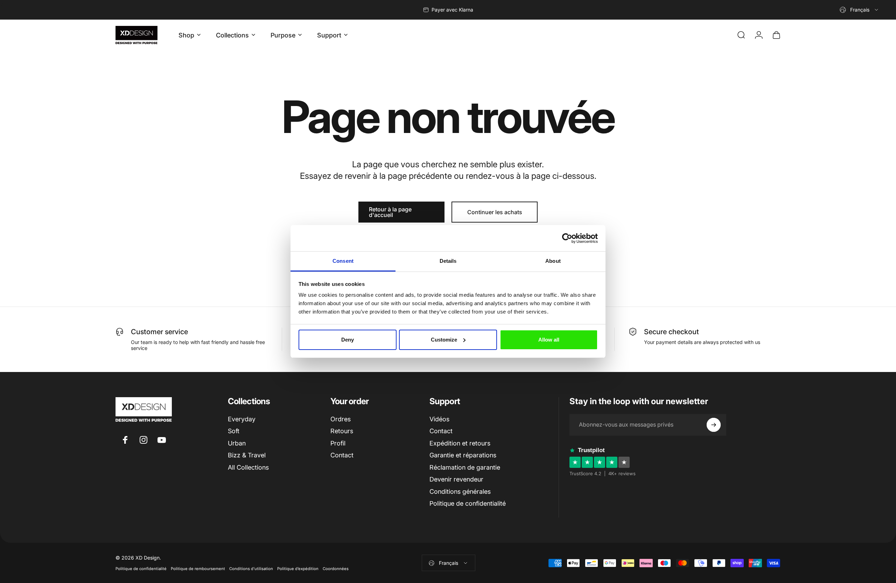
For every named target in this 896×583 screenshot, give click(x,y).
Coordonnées (336, 568)
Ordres (340, 419)
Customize (444, 340)
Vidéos (439, 419)
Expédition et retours (459, 443)
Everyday (241, 419)
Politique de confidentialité (467, 503)
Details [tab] (448, 261)
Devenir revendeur (456, 479)
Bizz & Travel (247, 455)
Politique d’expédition (297, 568)
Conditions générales (460, 491)
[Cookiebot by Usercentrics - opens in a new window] (567, 238)
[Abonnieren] (714, 425)
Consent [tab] (343, 261)
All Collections (248, 467)
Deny (347, 340)
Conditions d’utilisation (251, 568)
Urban (237, 443)
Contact (342, 455)
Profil (337, 443)
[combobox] (859, 10)
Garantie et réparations (462, 455)
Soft (233, 431)
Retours (341, 431)
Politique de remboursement (198, 568)
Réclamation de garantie (464, 467)
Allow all (548, 340)
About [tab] (553, 261)
